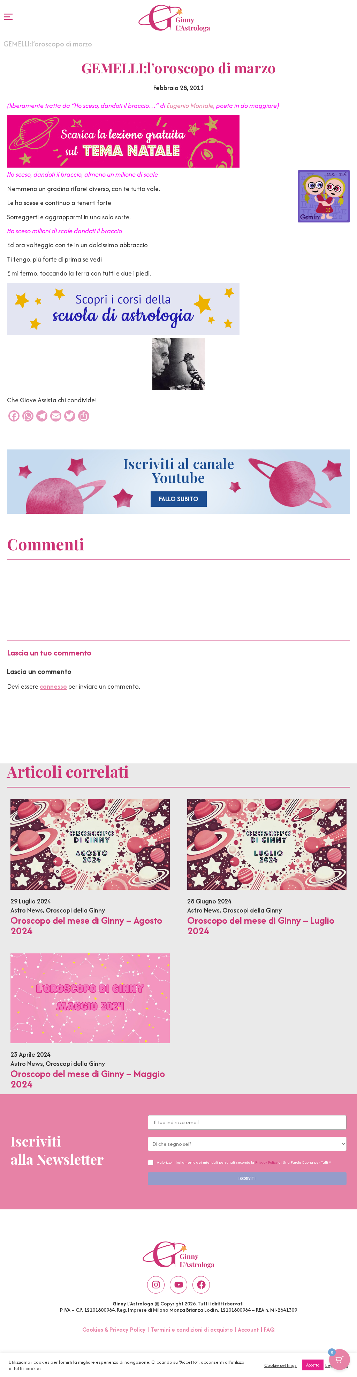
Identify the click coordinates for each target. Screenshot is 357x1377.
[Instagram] (156, 1285)
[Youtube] (178, 1285)
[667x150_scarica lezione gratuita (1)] (123, 165)
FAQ (269, 1329)
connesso (53, 686)
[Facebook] (201, 1285)
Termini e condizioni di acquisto (192, 1329)
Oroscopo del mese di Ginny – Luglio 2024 (260, 925)
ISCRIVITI (247, 1178)
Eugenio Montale (190, 105)
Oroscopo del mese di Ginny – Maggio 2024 (87, 1079)
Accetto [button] (312, 1365)
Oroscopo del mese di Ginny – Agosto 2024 (86, 925)
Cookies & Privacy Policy (114, 1329)
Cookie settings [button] (280, 1365)
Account (248, 1329)
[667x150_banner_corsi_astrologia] (123, 333)
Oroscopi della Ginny (75, 910)
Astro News (26, 910)
